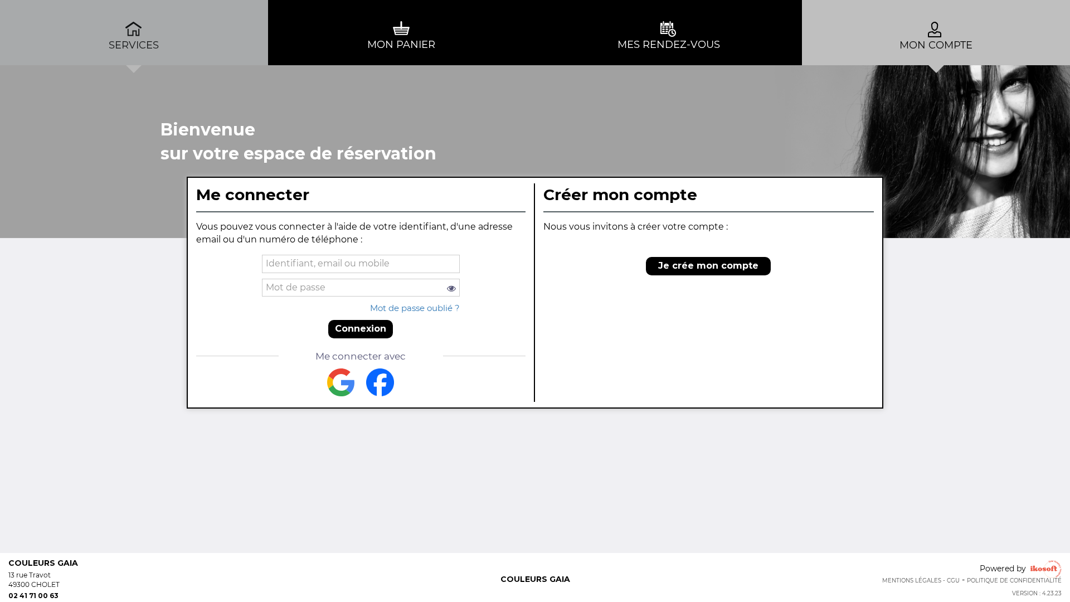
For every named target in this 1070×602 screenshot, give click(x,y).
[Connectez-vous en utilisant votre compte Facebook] (380, 382)
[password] (361, 288)
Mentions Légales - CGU (921, 580)
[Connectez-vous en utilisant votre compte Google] (341, 382)
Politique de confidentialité (1014, 580)
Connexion (360, 328)
